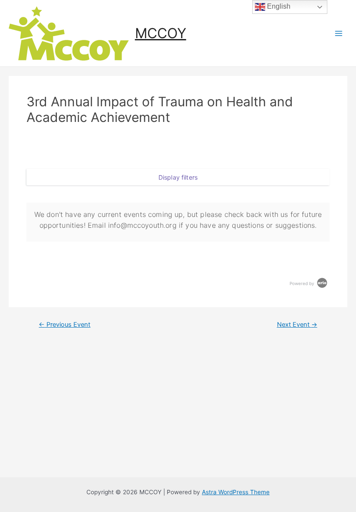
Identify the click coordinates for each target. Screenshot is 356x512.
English (277, 6)
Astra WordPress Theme (236, 492)
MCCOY (160, 33)
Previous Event (64, 325)
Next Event (297, 325)
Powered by (303, 283)
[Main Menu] (339, 33)
